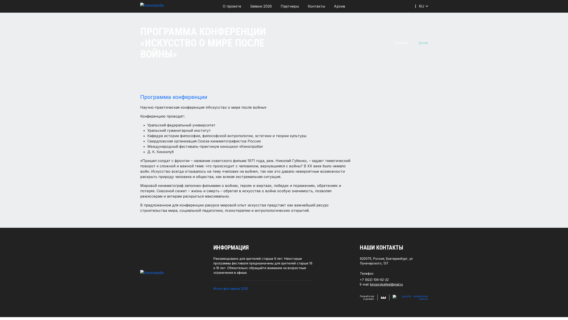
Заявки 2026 (261, 6)
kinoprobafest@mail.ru (386, 284)
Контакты (316, 6)
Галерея (400, 42)
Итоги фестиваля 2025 (230, 288)
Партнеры (290, 6)
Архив (339, 6)
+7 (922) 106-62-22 (374, 280)
